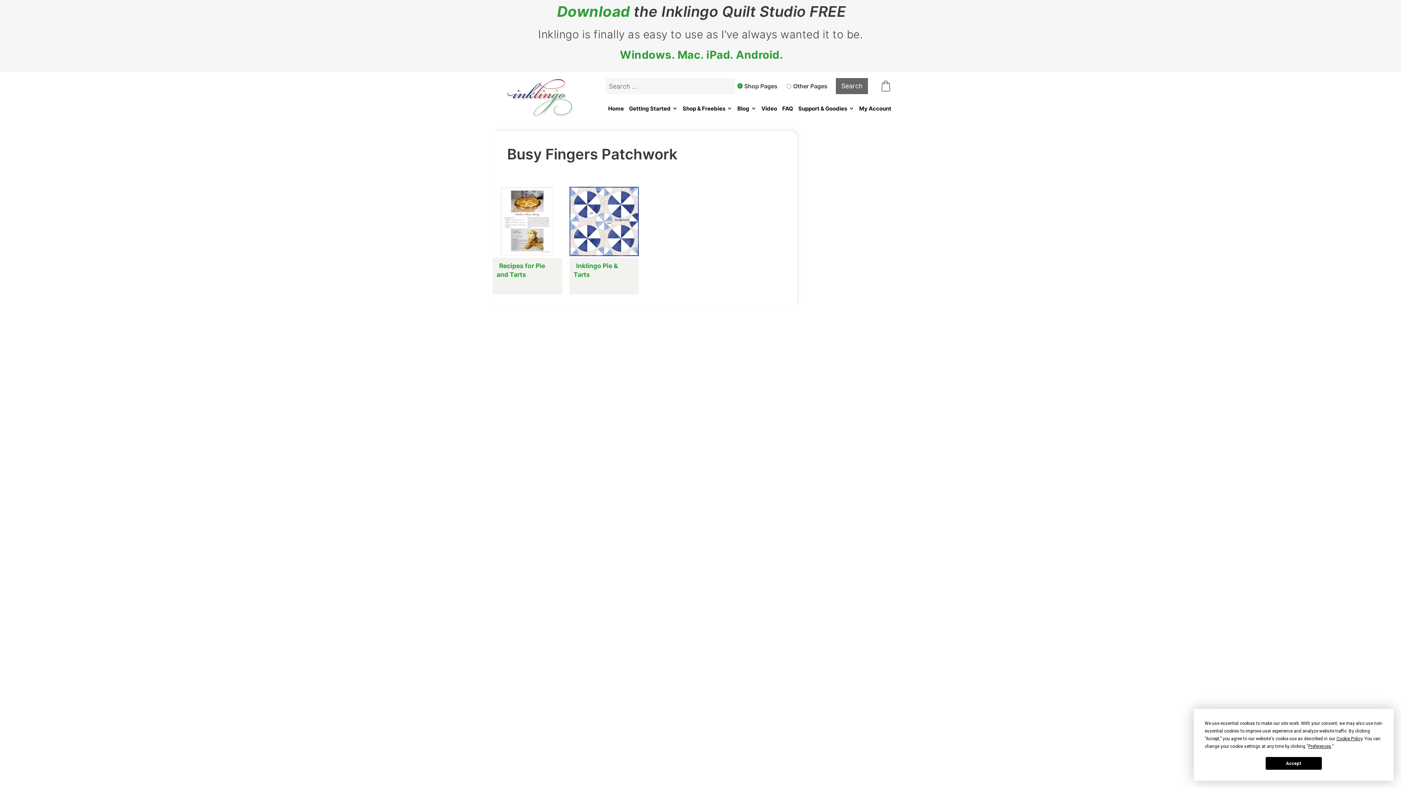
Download (593, 11)
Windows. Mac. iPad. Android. (701, 54)
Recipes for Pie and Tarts (521, 270)
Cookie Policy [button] (1349, 738)
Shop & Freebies (704, 108)
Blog (743, 108)
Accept (1293, 763)
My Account (875, 108)
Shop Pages (760, 86)
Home (616, 108)
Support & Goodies (822, 108)
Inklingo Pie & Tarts (596, 270)
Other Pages (810, 86)
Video (769, 108)
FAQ (787, 108)
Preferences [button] (1319, 746)
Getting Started (650, 108)
